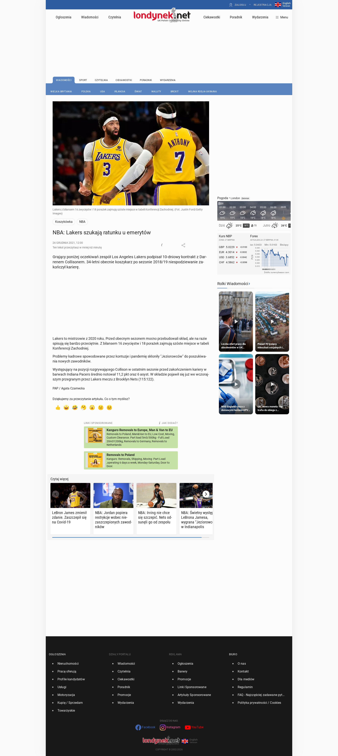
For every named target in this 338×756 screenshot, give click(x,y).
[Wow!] (92, 407)
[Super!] (66, 407)
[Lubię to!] (57, 407)
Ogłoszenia (63, 17)
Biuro (233, 654)
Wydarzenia (260, 17)
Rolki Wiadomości (232, 283)
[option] (77, 664)
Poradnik (236, 17)
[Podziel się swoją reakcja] (163, 245)
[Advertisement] (169, 40)
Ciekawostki (211, 17)
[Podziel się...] (183, 245)
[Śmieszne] (75, 407)
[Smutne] (100, 407)
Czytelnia (114, 17)
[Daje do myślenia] (83, 407)
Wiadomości (89, 17)
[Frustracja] (109, 407)
